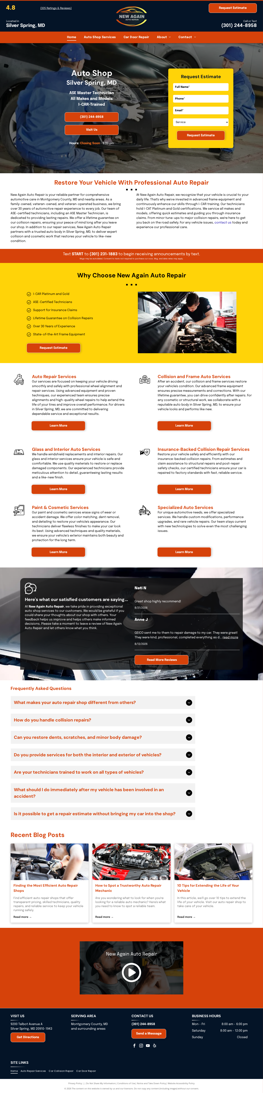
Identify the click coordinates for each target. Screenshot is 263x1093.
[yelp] (154, 1046)
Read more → (22, 917)
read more (230, 637)
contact (220, 222)
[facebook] (134, 1046)
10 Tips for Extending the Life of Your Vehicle (208, 888)
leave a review (90, 623)
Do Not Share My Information (101, 1083)
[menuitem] (71, 37)
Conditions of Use (126, 1083)
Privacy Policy (75, 1083)
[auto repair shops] (50, 862)
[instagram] (141, 1046)
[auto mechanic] (131, 862)
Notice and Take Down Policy (151, 1083)
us (229, 222)
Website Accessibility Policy (181, 1083)
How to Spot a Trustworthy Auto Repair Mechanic (128, 888)
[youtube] (148, 1046)
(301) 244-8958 (239, 25)
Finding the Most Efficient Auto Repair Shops (45, 888)
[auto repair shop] (213, 862)
